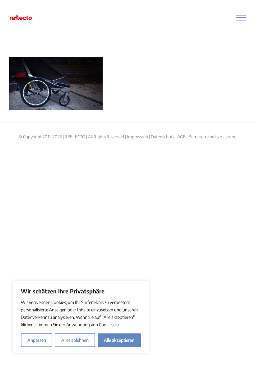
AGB (181, 136)
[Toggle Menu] (241, 17)
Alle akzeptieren (119, 340)
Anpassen (36, 340)
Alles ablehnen (75, 340)
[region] (80, 317)
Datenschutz (162, 136)
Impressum (137, 136)
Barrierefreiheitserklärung (212, 136)
